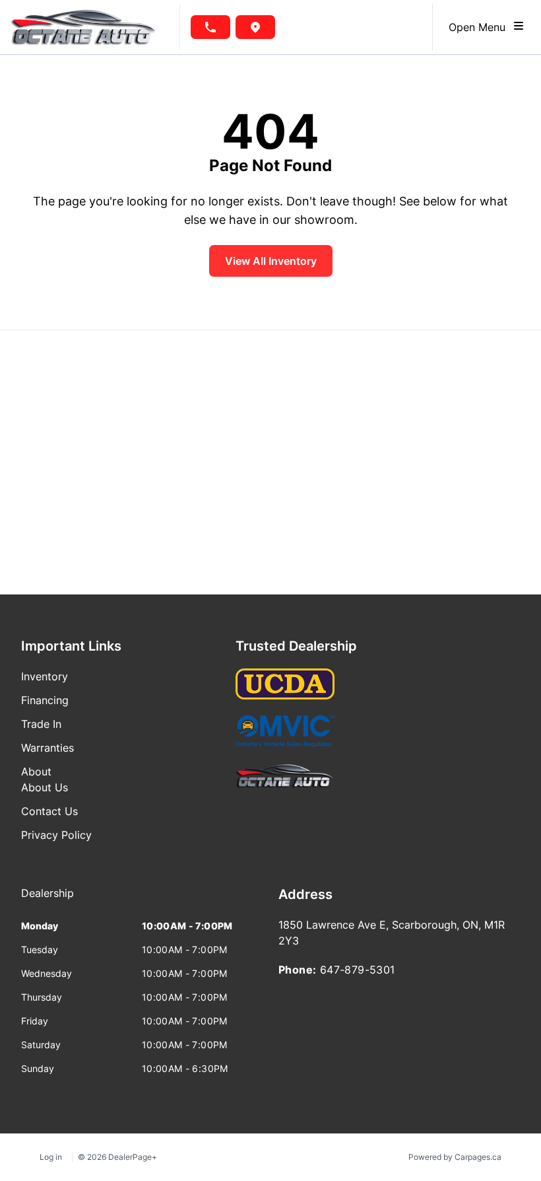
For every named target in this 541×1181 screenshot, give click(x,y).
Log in (51, 1157)
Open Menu (480, 27)
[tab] (47, 899)
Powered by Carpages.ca (454, 1157)
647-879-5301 (357, 969)
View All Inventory (271, 261)
